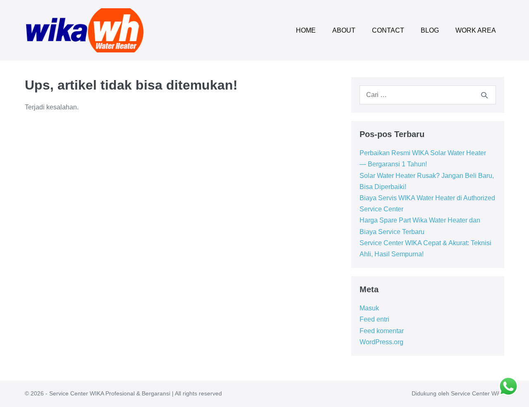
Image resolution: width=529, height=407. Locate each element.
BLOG (430, 30)
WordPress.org (381, 341)
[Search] (484, 95)
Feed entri (374, 319)
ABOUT (343, 30)
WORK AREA (475, 30)
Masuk (369, 308)
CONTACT (388, 30)
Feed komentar (382, 330)
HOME (306, 30)
